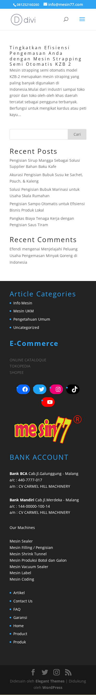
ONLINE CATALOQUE (28, 359)
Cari (77, 134)
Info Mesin (22, 302)
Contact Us (23, 600)
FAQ (17, 609)
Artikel (19, 592)
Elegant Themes (50, 681)
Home (18, 625)
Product (20, 633)
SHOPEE (17, 372)
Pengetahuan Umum (31, 319)
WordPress (52, 687)
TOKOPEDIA (20, 366)
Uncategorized (26, 327)
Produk (19, 641)
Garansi (20, 617)
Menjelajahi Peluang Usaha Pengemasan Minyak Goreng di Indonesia (44, 255)
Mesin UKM (23, 310)
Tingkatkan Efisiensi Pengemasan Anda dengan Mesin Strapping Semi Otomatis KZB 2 (46, 56)
